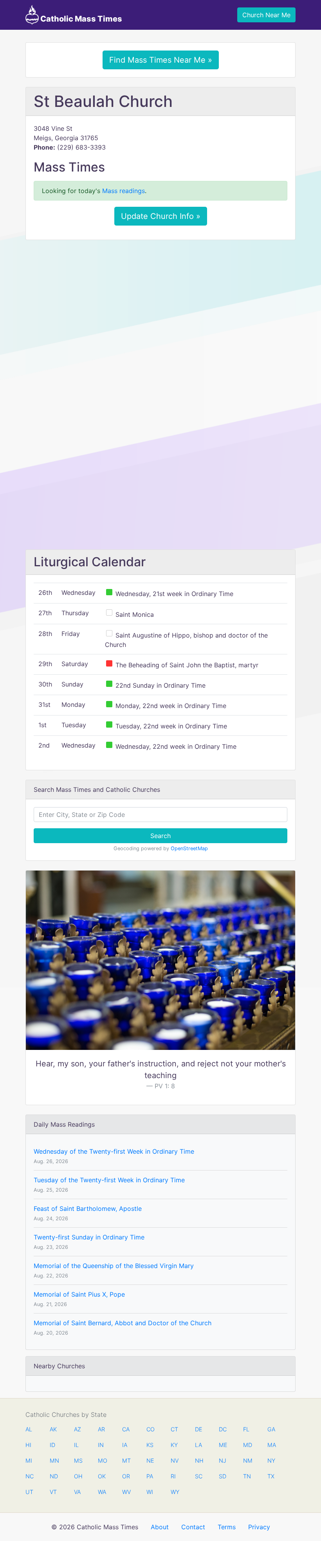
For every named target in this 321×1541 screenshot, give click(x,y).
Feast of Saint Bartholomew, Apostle (88, 1208)
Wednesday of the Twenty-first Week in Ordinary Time (114, 1151)
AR (101, 1429)
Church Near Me (266, 15)
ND (54, 1476)
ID (52, 1445)
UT (29, 1492)
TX (270, 1476)
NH (199, 1460)
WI (149, 1492)
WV (126, 1492)
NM (247, 1460)
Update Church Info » (160, 216)
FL (246, 1429)
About (160, 1527)
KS (149, 1445)
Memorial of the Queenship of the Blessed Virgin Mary (114, 1266)
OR (126, 1476)
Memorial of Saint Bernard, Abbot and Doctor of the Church (122, 1323)
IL (76, 1445)
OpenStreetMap (189, 848)
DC (223, 1429)
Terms (227, 1527)
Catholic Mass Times (80, 18)
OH (78, 1476)
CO (150, 1429)
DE (198, 1429)
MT (126, 1460)
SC (198, 1476)
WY (175, 1492)
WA (102, 1492)
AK (53, 1429)
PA (149, 1476)
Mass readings (123, 191)
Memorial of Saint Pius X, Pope (79, 1294)
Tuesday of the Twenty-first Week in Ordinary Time (109, 1180)
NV (175, 1460)
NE (150, 1460)
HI (28, 1445)
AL (28, 1429)
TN (247, 1476)
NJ (222, 1460)
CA (126, 1429)
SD (222, 1476)
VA (77, 1492)
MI (28, 1460)
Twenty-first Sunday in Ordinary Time (89, 1237)
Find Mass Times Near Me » (160, 60)
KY (174, 1445)
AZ (77, 1429)
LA (198, 1445)
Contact (193, 1527)
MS (78, 1460)
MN (54, 1460)
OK (102, 1476)
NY (271, 1460)
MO (102, 1460)
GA (271, 1429)
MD (247, 1445)
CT (174, 1429)
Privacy (259, 1527)
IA (124, 1445)
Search (160, 836)
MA (271, 1445)
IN (101, 1445)
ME (223, 1445)
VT (53, 1492)
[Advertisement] (160, 304)
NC (29, 1476)
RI (173, 1476)
